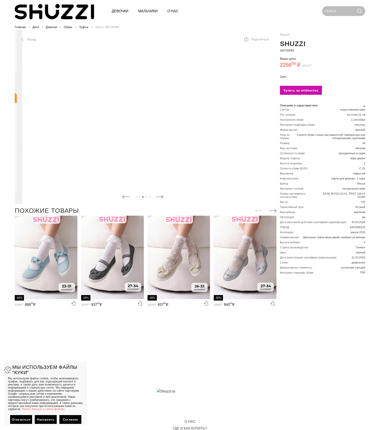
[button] (256, 39)
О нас (190, 421)
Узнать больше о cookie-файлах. (44, 409)
